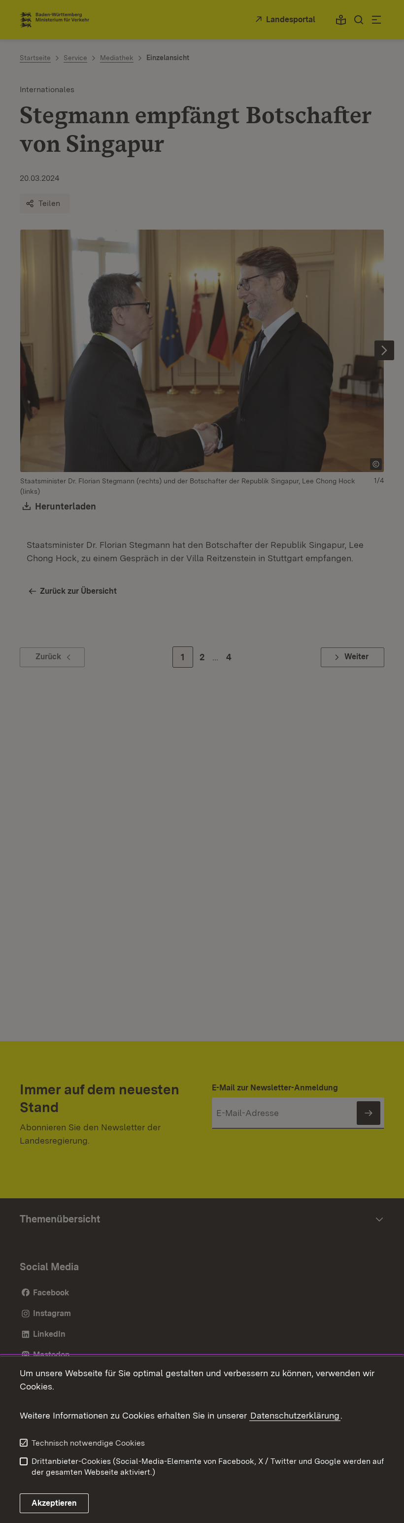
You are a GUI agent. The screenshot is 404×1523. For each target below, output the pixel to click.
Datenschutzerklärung (294, 1415)
